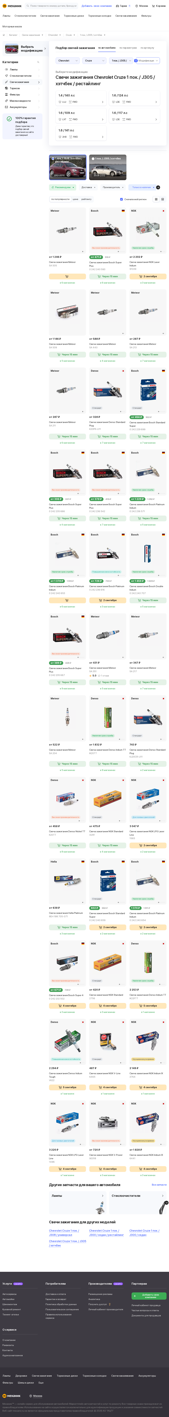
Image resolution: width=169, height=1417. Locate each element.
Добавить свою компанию (150, 1296)
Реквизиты (8, 1345)
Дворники (21, 1375)
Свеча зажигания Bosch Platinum (106, 588)
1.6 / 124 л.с (120, 95)
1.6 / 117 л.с (119, 113)
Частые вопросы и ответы (145, 1310)
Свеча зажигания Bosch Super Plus (105, 266)
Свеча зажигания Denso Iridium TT (107, 751)
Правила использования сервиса (58, 1316)
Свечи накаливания (122, 1375)
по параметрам (128, 47)
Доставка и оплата (56, 1294)
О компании (9, 1340)
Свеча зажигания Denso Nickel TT (67, 833)
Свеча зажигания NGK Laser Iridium (145, 265)
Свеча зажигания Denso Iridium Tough (65, 1077)
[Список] (162, 199)
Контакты (7, 1350)
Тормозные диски (67, 1375)
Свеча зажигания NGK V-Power (105, 1157)
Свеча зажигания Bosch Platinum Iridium (147, 508)
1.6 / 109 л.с (67, 113)
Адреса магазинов (12, 1355)
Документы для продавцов (146, 1315)
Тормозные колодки (94, 1375)
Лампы (6, 1375)
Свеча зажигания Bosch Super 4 (66, 997)
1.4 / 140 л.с (67, 95)
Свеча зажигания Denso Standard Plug (107, 425)
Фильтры (7, 1382)
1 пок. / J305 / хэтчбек (108, 158)
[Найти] (37, 62)
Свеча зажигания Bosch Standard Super (147, 426)
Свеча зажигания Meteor (62, 264)
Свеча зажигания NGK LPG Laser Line (147, 835)
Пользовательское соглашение (62, 1309)
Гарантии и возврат (56, 1299)
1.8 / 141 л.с (66, 130)
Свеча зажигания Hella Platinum (66, 915)
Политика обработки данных (61, 1304)
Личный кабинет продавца (146, 1305)
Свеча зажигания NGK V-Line (104, 1075)
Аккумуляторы (147, 1375)
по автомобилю (107, 47)
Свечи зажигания (42, 1375)
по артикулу (147, 47)
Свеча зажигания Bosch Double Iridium (146, 590)
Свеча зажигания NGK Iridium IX (146, 1075)
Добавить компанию (97, 5)
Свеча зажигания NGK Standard (106, 833)
